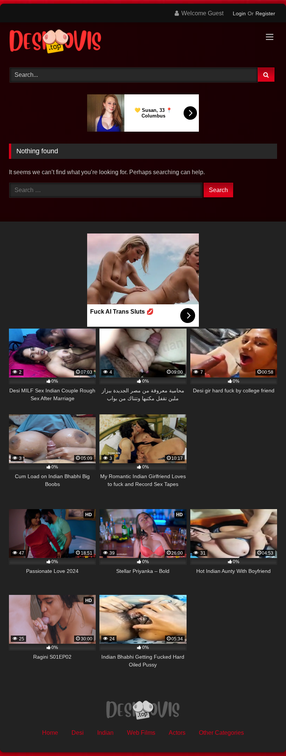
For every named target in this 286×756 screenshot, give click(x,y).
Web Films (141, 733)
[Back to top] (263, 734)
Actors (177, 733)
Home (50, 733)
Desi (78, 733)
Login (239, 13)
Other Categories (221, 733)
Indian (105, 733)
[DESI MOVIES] (143, 42)
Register (265, 13)
